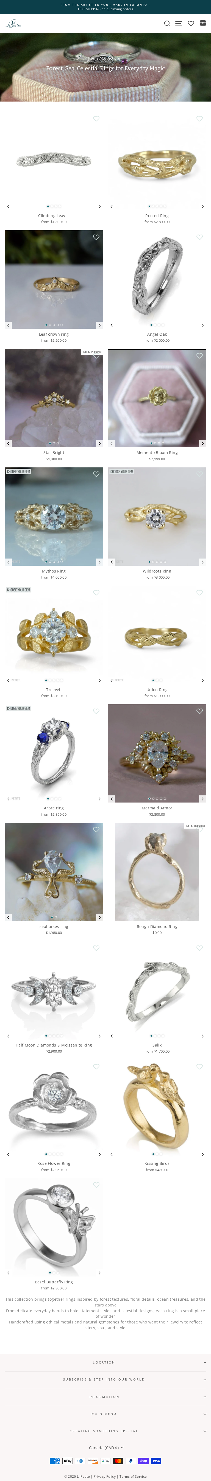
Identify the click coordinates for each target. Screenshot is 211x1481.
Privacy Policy (105, 1476)
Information (104, 1397)
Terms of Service (133, 1476)
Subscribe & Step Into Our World (104, 1379)
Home (93, 58)
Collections (111, 58)
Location (104, 1362)
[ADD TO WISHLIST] (96, 118)
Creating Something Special (104, 1431)
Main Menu (104, 1414)
